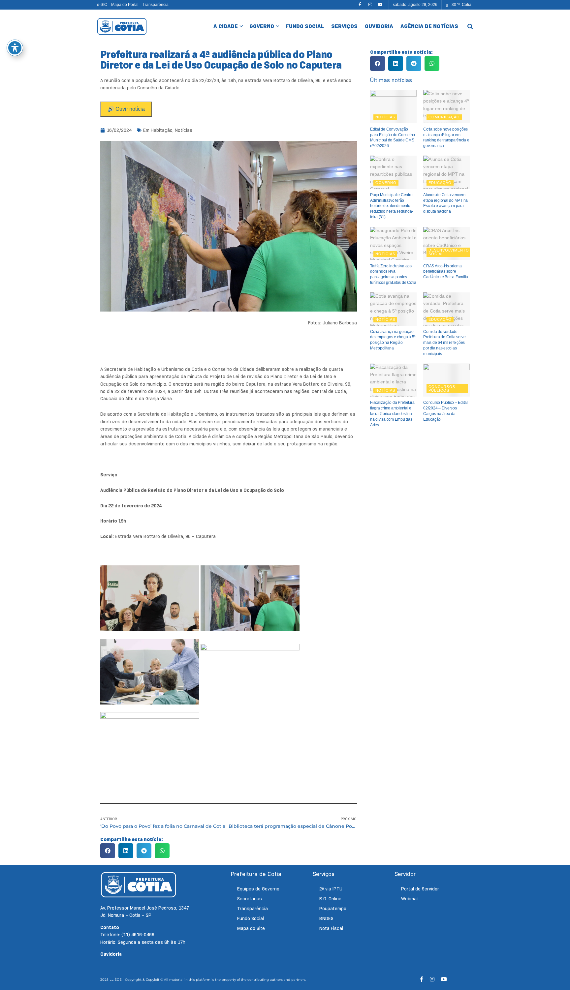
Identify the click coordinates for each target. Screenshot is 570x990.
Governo (261, 26)
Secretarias (249, 899)
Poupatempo (332, 909)
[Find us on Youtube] (380, 5)
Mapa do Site (251, 928)
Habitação (162, 130)
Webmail (410, 899)
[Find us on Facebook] (360, 5)
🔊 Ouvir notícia (126, 109)
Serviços (344, 26)
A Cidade (225, 26)
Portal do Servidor (420, 889)
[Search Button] (470, 26)
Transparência (155, 4)
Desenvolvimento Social (448, 252)
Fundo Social (305, 26)
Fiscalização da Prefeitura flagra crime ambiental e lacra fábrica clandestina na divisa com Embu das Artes (392, 413)
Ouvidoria (379, 26)
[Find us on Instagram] (370, 5)
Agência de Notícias (429, 26)
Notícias (183, 130)
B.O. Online (330, 899)
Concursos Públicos (441, 388)
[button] (107, 850)
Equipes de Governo (258, 889)
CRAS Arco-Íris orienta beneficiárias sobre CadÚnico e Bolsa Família (445, 272)
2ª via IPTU (330, 889)
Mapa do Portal (125, 4)
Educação (440, 183)
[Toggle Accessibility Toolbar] (15, 48)
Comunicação (444, 117)
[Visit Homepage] (122, 26)
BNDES (326, 918)
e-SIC (102, 4)
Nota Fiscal (331, 928)
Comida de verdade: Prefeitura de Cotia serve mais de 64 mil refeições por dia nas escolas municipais (444, 342)
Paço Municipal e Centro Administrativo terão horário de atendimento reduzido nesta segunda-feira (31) (391, 206)
